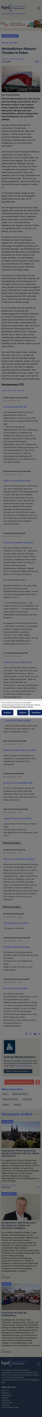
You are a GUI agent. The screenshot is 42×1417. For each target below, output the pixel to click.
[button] (38, 9)
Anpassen (7, 712)
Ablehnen (22, 712)
